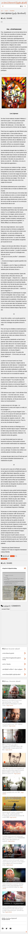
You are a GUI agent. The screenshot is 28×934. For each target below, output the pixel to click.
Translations (12, 10)
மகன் (5, 741)
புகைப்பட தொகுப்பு (10, 789)
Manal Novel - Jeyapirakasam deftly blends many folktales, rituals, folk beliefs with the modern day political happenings (13, 594)
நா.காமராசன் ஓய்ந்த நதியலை (13, 765)
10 (4, 898)
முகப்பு (2, 10)
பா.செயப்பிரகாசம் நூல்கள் (12, 720)
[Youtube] (10, 928)
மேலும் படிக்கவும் (10, 705)
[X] (6, 928)
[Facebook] (2, 928)
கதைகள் (6, 10)
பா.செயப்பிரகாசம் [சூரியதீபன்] (14, 3)
